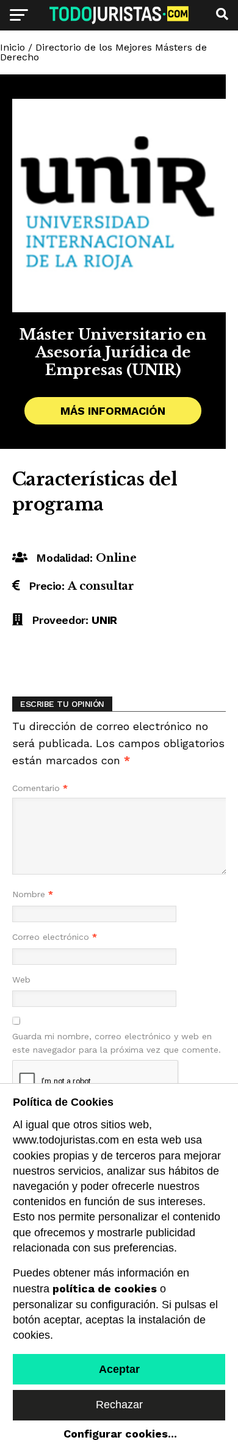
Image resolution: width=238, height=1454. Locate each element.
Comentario (40, 788)
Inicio (12, 47)
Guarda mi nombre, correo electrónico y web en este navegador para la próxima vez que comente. (116, 1043)
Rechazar (119, 1404)
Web (21, 979)
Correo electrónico (54, 937)
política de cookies (104, 1288)
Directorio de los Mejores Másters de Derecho (103, 52)
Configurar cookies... (120, 1433)
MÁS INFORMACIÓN (112, 410)
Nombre (32, 894)
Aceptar (119, 1369)
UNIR (104, 620)
